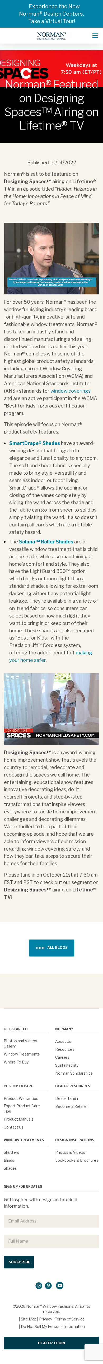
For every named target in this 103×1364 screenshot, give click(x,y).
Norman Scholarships (74, 1073)
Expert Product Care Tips (22, 1108)
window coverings (70, 391)
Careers (62, 1057)
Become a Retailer (71, 1106)
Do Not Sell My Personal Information (53, 1326)
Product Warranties (21, 1098)
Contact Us (14, 1127)
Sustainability (66, 1065)
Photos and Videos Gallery (20, 1043)
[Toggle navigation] (95, 36)
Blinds (9, 1160)
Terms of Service (70, 1319)
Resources (64, 1049)
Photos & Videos (70, 1152)
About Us (63, 1041)
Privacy (45, 1319)
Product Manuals (19, 1119)
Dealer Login (66, 1098)
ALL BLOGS (57, 947)
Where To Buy (16, 1062)
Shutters (11, 1152)
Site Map (28, 1319)
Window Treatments (22, 1054)
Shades (10, 1168)
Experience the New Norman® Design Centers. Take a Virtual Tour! (51, 13)
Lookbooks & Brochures (77, 1160)
